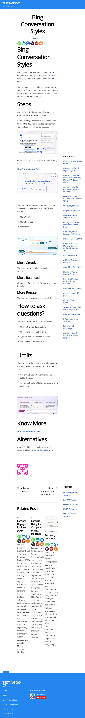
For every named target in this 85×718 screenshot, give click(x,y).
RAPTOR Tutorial (70, 500)
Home (5, 696)
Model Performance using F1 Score (47, 491)
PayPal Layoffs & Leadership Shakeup (71, 233)
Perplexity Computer (50, 537)
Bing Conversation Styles (37, 24)
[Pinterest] (37, 43)
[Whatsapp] (19, 43)
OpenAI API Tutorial (71, 504)
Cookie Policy (8, 713)
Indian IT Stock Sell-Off (72, 239)
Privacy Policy (8, 709)
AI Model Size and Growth (70, 261)
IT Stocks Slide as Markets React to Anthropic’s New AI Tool (71, 247)
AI (41, 38)
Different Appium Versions (70, 320)
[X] (32, 43)
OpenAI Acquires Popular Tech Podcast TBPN (72, 198)
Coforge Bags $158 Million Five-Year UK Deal (71, 224)
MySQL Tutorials (70, 509)
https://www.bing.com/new (28, 169)
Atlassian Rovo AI (70, 255)
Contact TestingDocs (10, 704)
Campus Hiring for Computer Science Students (36, 527)
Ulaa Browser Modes (72, 314)
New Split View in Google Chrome (70, 273)
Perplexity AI (52, 532)
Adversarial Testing (26, 490)
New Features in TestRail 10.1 (70, 216)
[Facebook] (28, 43)
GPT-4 (50, 75)
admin (35, 38)
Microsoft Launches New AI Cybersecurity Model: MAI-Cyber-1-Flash (72, 178)
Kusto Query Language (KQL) (72, 162)
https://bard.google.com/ (41, 450)
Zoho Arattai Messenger (68, 327)
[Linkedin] (24, 43)
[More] (41, 43)
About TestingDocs (10, 700)
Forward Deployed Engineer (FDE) (22, 525)
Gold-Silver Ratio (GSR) (72, 267)
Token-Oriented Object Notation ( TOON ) (72, 308)
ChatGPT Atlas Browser (69, 301)
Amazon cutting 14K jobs (71, 294)
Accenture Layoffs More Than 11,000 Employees (70, 335)
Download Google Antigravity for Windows (70, 281)
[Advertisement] (72, 47)
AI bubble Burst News (72, 288)
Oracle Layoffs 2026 (71, 206)
